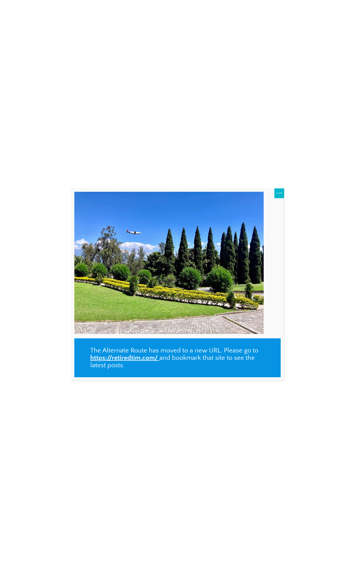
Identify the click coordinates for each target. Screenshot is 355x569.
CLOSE (279, 193)
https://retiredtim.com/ (124, 358)
